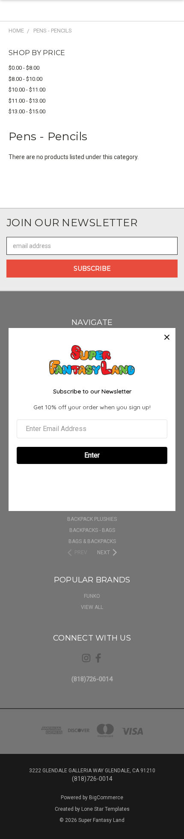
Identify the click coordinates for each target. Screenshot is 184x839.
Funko (92, 596)
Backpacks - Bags (92, 530)
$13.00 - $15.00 (27, 111)
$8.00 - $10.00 (25, 79)
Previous (13, 830)
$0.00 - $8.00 (24, 68)
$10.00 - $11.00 (27, 89)
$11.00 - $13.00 (27, 100)
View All (92, 607)
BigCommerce (106, 798)
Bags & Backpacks (92, 541)
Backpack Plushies (92, 519)
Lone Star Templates (105, 809)
